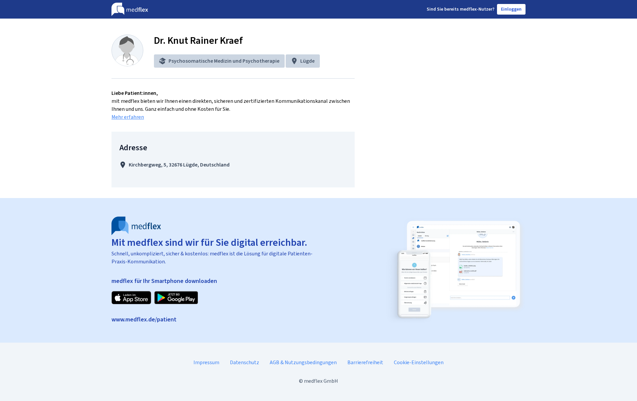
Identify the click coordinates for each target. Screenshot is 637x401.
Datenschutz (244, 362)
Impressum (206, 362)
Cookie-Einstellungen (419, 362)
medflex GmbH (321, 380)
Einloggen (511, 9)
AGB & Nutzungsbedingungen (303, 362)
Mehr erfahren (127, 116)
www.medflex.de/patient (144, 319)
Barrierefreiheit (365, 362)
